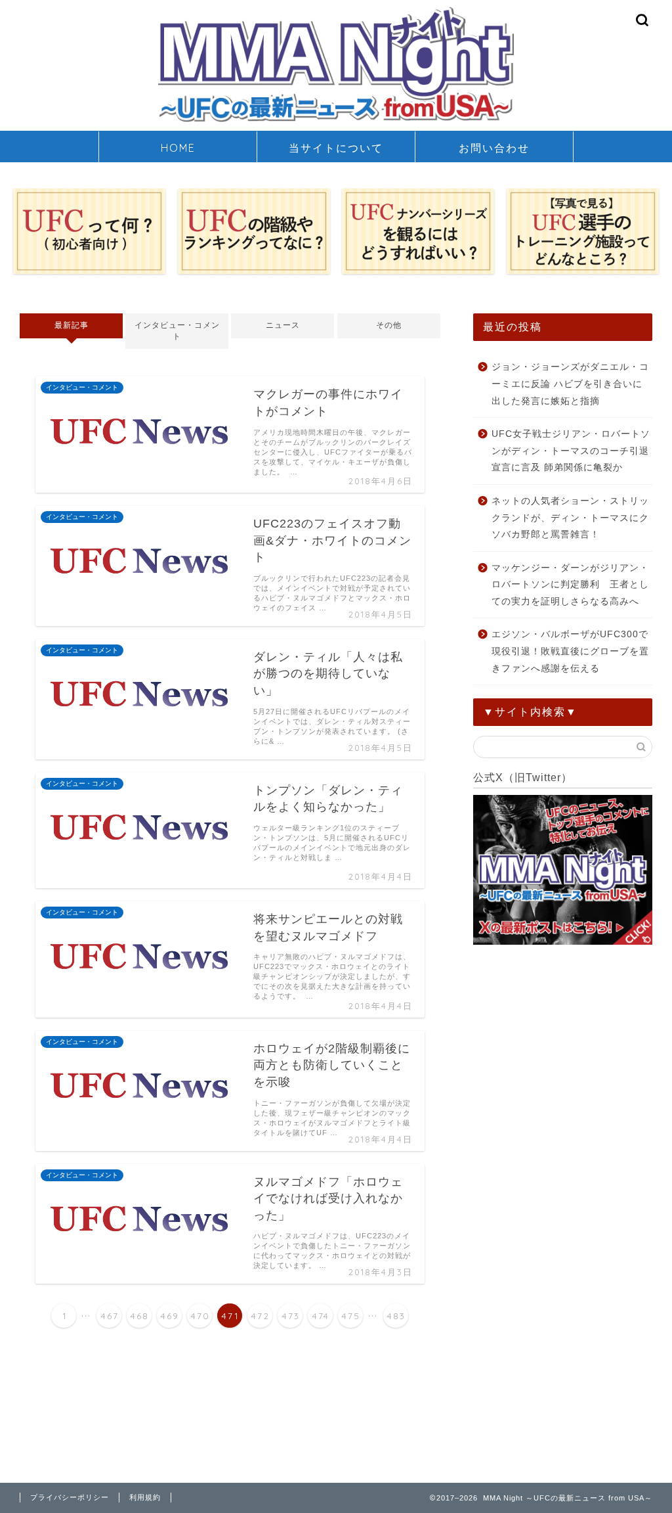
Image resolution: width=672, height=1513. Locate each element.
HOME (178, 147)
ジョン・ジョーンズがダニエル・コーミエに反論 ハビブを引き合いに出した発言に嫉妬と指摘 (570, 383)
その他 (389, 325)
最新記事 (71, 325)
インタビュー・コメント (177, 331)
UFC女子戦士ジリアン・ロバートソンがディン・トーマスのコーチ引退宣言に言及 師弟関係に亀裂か (571, 450)
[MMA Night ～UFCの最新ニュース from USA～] (335, 121)
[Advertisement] (562, 1042)
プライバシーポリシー (69, 1497)
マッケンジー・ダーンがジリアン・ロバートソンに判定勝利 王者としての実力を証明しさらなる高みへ (570, 584)
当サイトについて (336, 147)
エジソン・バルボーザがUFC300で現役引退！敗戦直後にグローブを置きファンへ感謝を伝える (570, 651)
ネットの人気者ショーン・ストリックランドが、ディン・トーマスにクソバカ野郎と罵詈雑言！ (570, 517)
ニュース (283, 325)
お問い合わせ (494, 147)
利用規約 (145, 1497)
